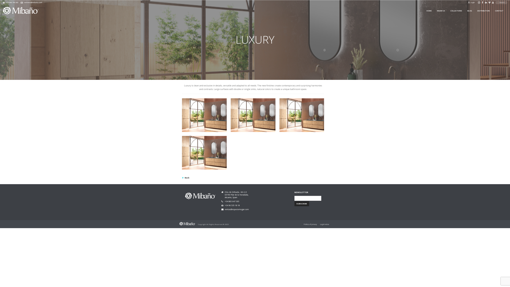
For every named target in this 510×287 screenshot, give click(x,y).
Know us (441, 11)
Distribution (483, 11)
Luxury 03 (302, 114)
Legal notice (324, 224)
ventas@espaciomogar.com (237, 209)
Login (473, 2)
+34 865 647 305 (232, 201)
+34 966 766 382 (12, 2)
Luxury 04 (204, 151)
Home (429, 11)
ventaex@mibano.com (33, 2)
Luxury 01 (204, 114)
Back (187, 177)
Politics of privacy (310, 224)
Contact (499, 11)
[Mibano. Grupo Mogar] (187, 223)
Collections (456, 11)
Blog (469, 11)
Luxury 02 (253, 114)
